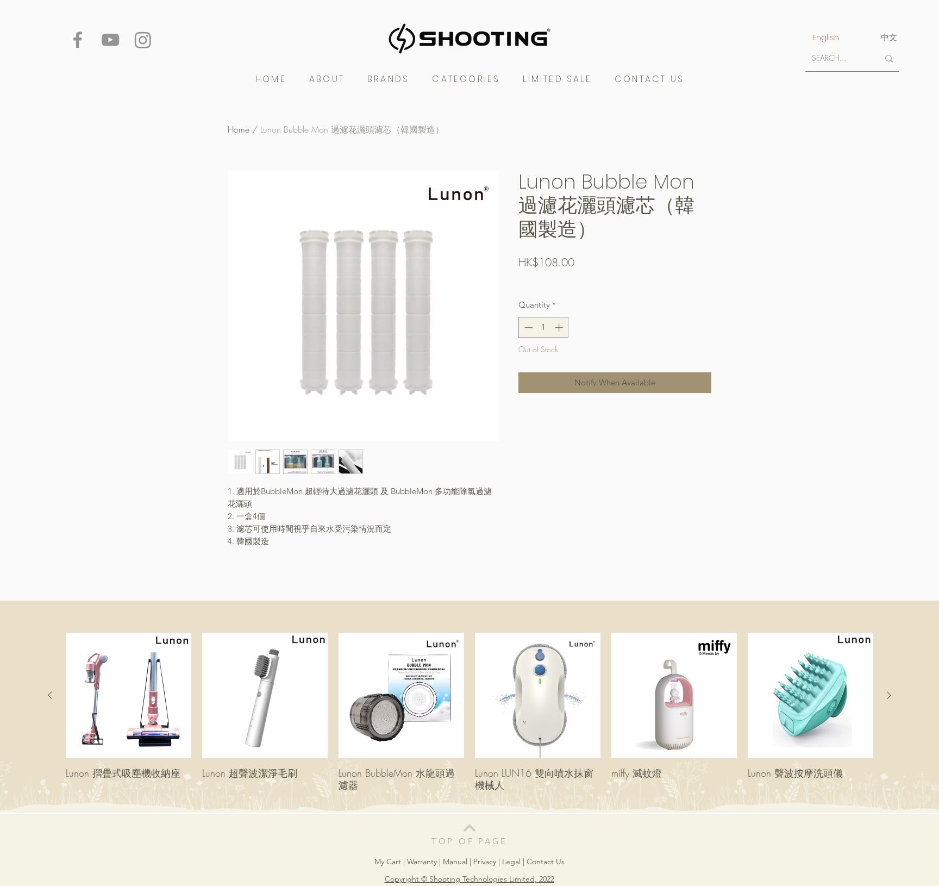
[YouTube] (110, 40)
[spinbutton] (544, 327)
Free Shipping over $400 (558, 281)
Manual (455, 861)
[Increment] (560, 327)
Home (238, 129)
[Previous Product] (50, 695)
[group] (469, 717)
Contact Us (546, 861)
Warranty (423, 861)
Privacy (484, 861)
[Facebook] (78, 40)
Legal (511, 861)
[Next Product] (889, 695)
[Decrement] (527, 327)
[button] (388, 79)
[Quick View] (128, 695)
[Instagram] (143, 40)
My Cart (388, 861)
